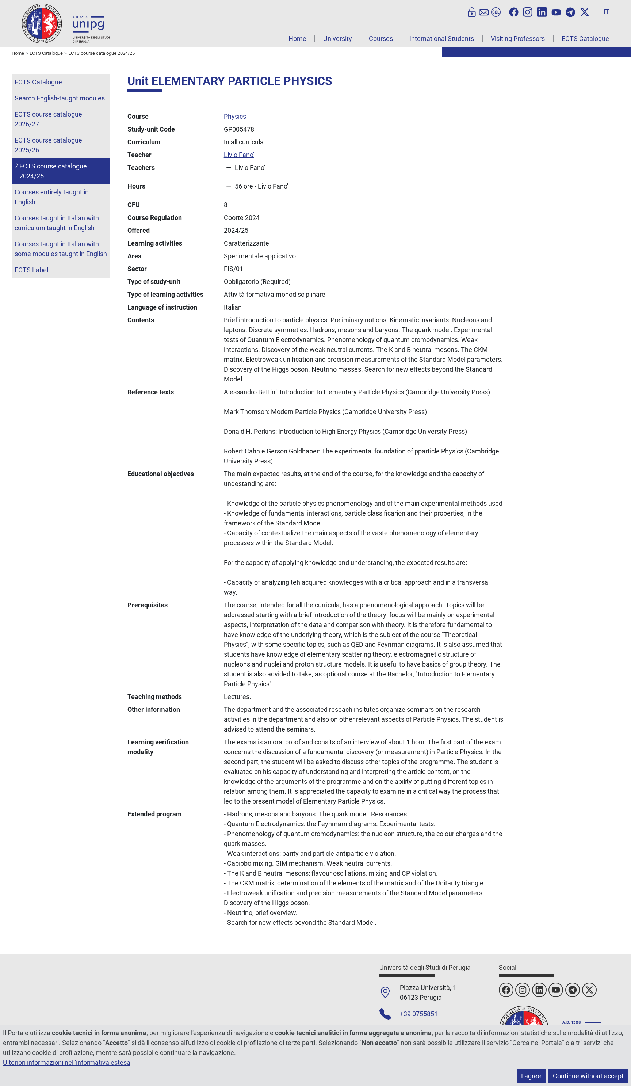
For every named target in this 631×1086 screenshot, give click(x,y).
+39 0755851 (419, 1014)
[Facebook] (514, 11)
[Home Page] (66, 23)
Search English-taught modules (60, 98)
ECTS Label (31, 270)
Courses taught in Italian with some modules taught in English (61, 249)
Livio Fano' (239, 155)
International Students (441, 38)
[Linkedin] (542, 11)
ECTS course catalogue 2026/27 (48, 119)
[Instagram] (527, 11)
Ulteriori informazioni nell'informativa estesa (66, 1062)
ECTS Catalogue (585, 38)
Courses (381, 38)
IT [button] (606, 11)
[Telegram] (570, 11)
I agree (531, 1076)
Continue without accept (588, 1076)
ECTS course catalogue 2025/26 (48, 145)
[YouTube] (556, 11)
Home (297, 38)
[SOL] (496, 11)
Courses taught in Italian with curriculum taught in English (57, 223)
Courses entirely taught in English (52, 197)
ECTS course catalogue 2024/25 (53, 171)
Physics (235, 116)
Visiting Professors (518, 38)
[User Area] (472, 11)
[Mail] (484, 11)
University (337, 38)
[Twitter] (584, 11)
